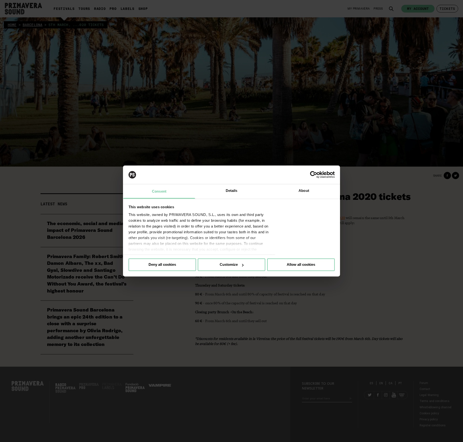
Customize (229, 265)
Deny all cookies (162, 265)
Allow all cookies (301, 265)
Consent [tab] (159, 191)
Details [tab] (232, 190)
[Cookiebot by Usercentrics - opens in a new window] (314, 174)
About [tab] (304, 190)
